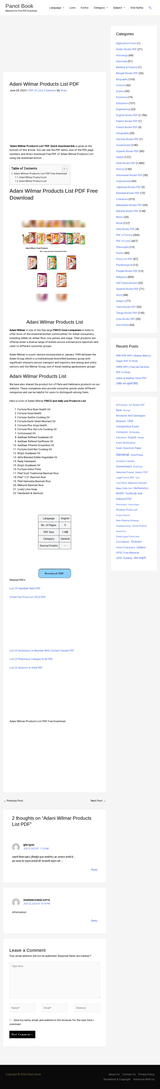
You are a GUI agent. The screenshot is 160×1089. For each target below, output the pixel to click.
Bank (119, 410)
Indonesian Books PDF (129, 175)
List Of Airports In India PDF (26, 667)
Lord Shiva (121, 483)
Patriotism (121, 504)
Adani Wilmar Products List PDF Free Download (40, 173)
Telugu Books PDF (126, 312)
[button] (150, 7)
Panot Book (19, 6)
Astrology (122, 55)
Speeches (121, 531)
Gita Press (137, 454)
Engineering (123, 109)
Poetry (120, 253)
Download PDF (54, 573)
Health (120, 157)
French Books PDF (126, 127)
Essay (141, 437)
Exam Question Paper (129, 448)
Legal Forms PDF (125, 477)
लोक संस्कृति (140, 558)
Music (119, 217)
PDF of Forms (124, 235)
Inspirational (123, 181)
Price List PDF (124, 259)
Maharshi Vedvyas (137, 483)
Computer (122, 432)
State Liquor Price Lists (128, 536)
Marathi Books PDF (127, 211)
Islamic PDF (141, 472)
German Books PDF (127, 139)
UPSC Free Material (127, 552)
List (138, 477)
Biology (126, 410)
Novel (119, 223)
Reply (94, 869)
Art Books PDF (137, 405)
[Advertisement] (54, 49)
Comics (120, 85)
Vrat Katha (136, 7)
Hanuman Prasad (125, 472)
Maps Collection (124, 488)
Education (122, 103)
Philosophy (122, 247)
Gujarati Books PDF (127, 151)
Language (55, 7)
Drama (120, 91)
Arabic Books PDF (126, 49)
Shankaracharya (123, 526)
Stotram (136, 541)
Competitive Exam (127, 426)
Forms (84, 7)
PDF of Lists (36, 90)
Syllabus (141, 547)
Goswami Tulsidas (125, 461)
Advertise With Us (144, 1079)
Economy (121, 97)
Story (119, 295)
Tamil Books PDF (126, 306)
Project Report (123, 515)
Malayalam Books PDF (129, 205)
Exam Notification (125, 442)
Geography (122, 133)
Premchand (133, 504)
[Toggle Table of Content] (63, 169)
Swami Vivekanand (125, 547)
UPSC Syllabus (124, 558)
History (120, 169)
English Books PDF (127, 115)
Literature (122, 199)
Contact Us (129, 1074)
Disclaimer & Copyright (117, 1079)
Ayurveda (121, 61)
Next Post (98, 800)
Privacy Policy (146, 1074)
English (132, 437)
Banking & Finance (126, 67)
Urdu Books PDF (125, 318)
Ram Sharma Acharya (127, 520)
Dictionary (134, 432)
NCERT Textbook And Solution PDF (129, 496)
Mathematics (141, 488)
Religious (121, 277)
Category (99, 7)
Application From (126, 43)
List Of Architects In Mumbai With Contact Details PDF (42, 650)
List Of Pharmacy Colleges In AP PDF (31, 659)
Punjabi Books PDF (127, 271)
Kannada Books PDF (128, 193)
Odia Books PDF (125, 229)
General (50, 90)
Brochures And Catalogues (130, 415)
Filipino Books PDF (127, 121)
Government (123, 145)
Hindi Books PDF (125, 163)
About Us (114, 1074)
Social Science (139, 526)
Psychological (124, 264)
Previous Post (13, 800)
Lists (72, 7)
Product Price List (126, 509)
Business (121, 421)
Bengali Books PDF (127, 73)
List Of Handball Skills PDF (25, 588)
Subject (117, 7)
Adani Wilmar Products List (33, 177)
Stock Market (123, 542)
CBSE (130, 421)
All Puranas (122, 405)
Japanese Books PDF (128, 187)
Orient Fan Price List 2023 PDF (28, 597)
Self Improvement (126, 282)
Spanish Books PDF (127, 288)
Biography (122, 79)
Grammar (138, 466)
